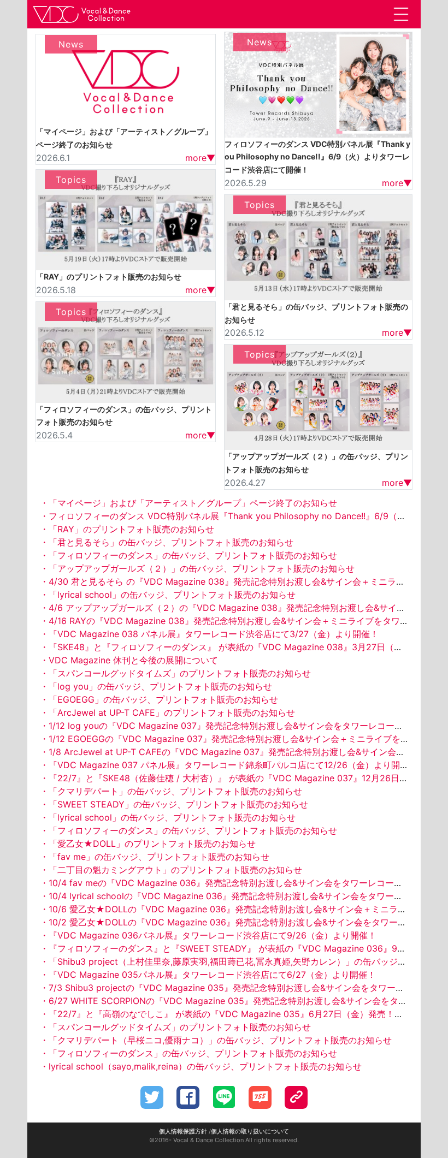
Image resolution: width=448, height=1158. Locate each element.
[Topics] (125, 218)
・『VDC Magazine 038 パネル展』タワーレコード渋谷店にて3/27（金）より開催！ (209, 633)
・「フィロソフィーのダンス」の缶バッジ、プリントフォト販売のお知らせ (188, 555)
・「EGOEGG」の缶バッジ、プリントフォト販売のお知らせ (159, 699)
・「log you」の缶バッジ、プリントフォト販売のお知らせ (156, 686)
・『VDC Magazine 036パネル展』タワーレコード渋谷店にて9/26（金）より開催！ (208, 935)
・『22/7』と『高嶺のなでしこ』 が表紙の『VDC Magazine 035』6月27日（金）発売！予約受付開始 (243, 1013)
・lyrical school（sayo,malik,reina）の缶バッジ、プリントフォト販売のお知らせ (201, 1066)
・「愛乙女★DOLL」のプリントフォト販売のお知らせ (148, 843)
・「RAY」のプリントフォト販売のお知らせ (127, 529)
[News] (125, 78)
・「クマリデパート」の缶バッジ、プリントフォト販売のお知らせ (171, 791)
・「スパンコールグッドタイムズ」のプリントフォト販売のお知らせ (175, 673)
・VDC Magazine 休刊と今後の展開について (129, 660)
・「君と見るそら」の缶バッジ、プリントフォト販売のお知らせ (166, 542)
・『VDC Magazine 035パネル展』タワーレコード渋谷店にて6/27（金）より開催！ (208, 974)
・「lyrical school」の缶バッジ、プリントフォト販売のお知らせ (168, 594)
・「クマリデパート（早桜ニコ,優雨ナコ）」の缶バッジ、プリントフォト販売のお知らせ (216, 1040)
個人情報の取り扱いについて (250, 1131)
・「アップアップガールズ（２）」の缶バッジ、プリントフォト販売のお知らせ (197, 568)
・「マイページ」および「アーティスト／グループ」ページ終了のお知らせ (188, 502)
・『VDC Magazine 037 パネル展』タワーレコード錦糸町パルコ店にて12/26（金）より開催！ (228, 764)
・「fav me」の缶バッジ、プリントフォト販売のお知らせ (154, 856)
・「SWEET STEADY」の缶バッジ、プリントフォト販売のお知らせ (174, 804)
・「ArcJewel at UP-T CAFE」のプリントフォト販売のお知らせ (167, 712)
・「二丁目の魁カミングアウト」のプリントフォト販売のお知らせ (171, 869)
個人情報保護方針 (183, 1131)
